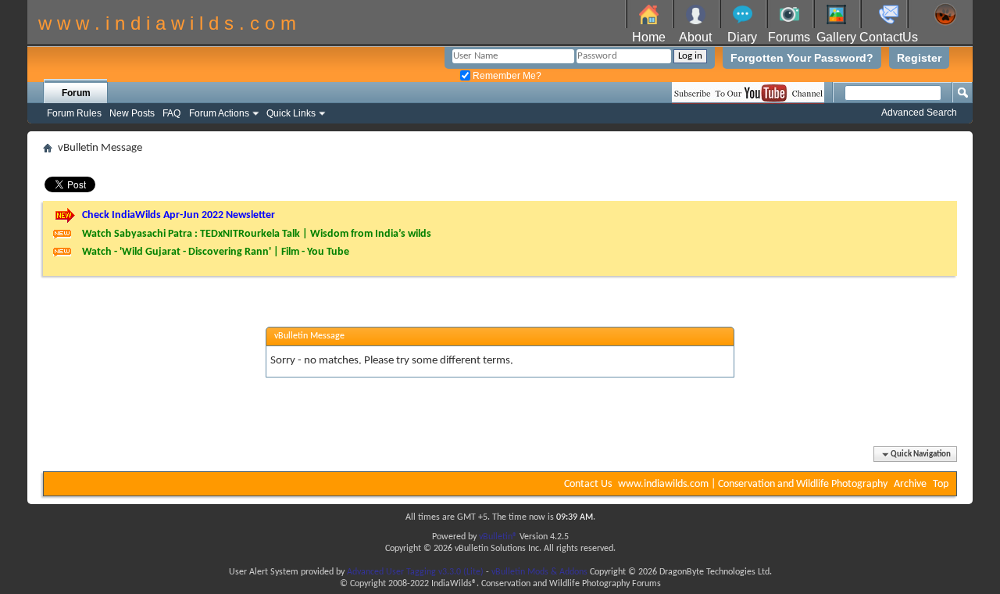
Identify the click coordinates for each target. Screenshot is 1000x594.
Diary (742, 37)
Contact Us (588, 484)
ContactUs (888, 37)
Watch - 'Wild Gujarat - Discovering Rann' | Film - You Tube (215, 252)
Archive (910, 484)
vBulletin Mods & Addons (539, 572)
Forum (76, 93)
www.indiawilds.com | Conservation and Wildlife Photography (753, 484)
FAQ (171, 113)
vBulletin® (498, 537)
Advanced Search (919, 112)
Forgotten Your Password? (801, 58)
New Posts (132, 113)
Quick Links (291, 113)
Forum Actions (219, 113)
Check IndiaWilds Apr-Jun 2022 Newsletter (178, 215)
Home (649, 37)
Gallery (836, 37)
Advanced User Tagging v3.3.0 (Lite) (415, 572)
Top (940, 484)
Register (919, 58)
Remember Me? (505, 75)
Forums (789, 37)
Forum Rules (74, 113)
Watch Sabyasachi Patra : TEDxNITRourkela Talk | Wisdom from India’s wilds (256, 234)
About (695, 37)
